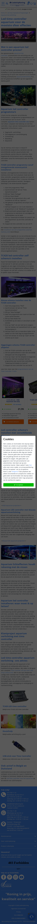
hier (30, 465)
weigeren (15, 471)
